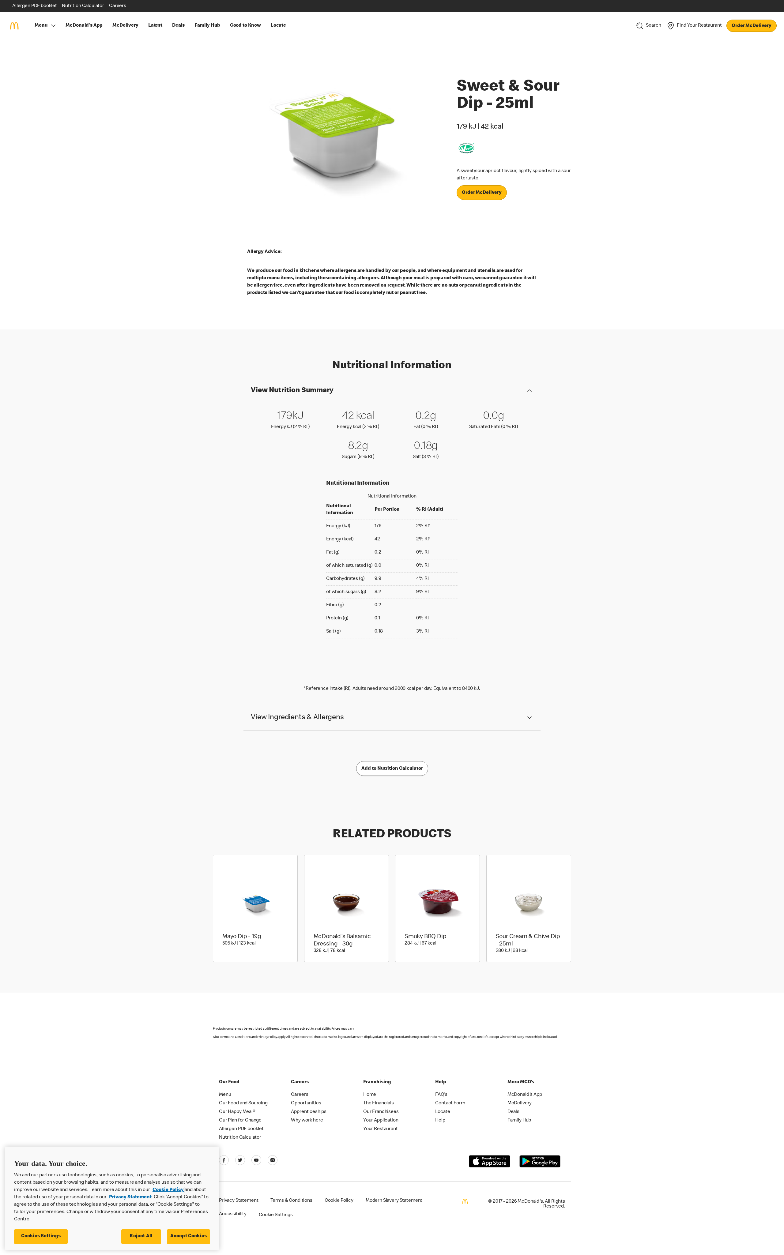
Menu (41, 25)
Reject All (141, 1236)
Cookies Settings (41, 1236)
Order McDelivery (751, 26)
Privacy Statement (130, 1197)
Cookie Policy (168, 1190)
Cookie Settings (276, 1215)
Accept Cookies (188, 1236)
